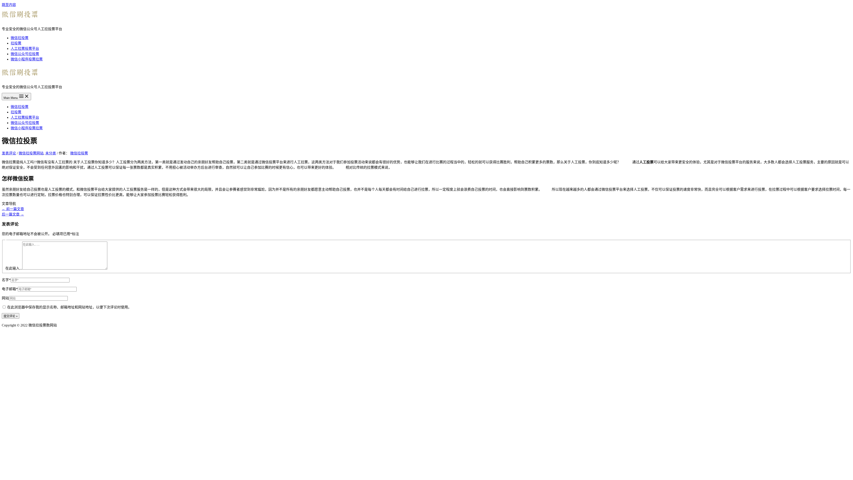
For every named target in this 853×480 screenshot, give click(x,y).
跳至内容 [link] (9, 5)
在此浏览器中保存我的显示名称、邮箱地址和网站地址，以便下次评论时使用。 (69, 307)
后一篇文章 (13, 214)
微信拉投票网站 (31, 153)
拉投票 (16, 43)
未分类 (50, 153)
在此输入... (13, 268)
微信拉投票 (19, 38)
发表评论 (9, 153)
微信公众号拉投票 (25, 54)
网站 (5, 298)
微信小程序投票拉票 (27, 59)
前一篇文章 (13, 209)
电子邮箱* (10, 289)
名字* (6, 280)
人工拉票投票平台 (25, 48)
